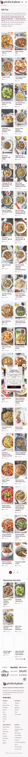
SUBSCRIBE (14, 387)
